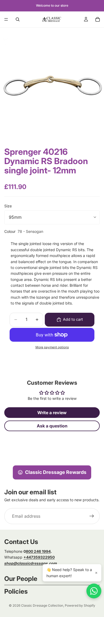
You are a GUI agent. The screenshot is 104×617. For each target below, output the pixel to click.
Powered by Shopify (80, 605)
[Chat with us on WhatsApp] (93, 591)
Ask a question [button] (52, 426)
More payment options (52, 347)
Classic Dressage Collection (42, 605)
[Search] (17, 19)
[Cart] (97, 19)
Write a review (52, 412)
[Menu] (6, 19)
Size (8, 206)
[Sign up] (91, 516)
